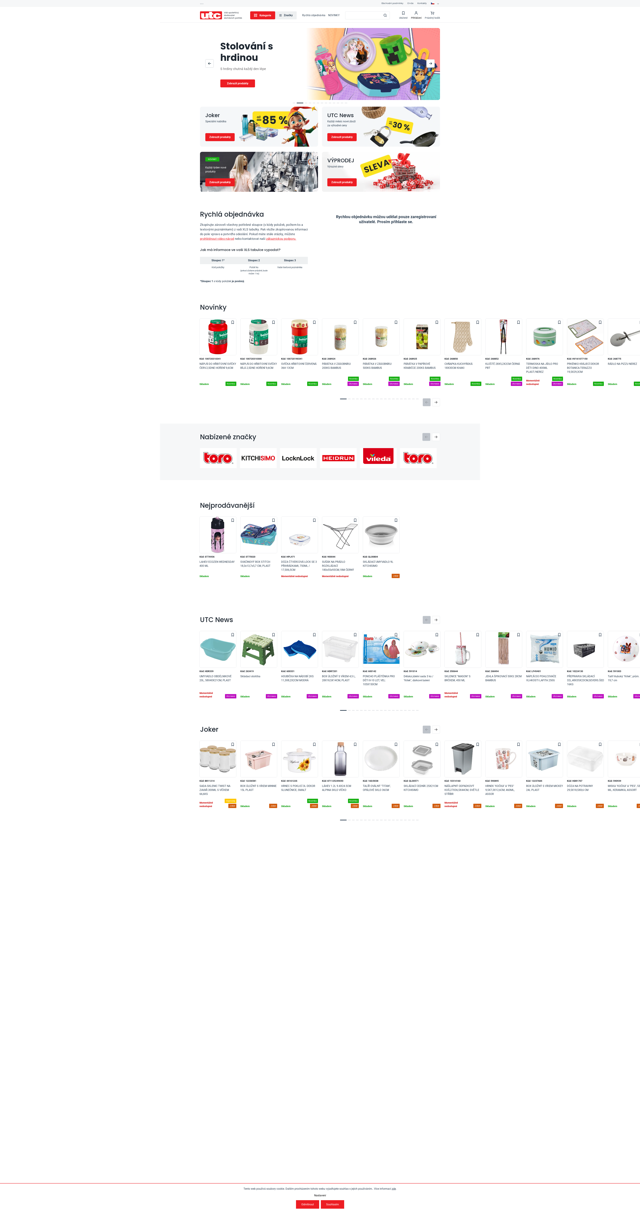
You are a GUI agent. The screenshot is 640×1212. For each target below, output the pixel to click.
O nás (410, 3)
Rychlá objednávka (313, 15)
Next (436, 402)
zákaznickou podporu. (281, 238)
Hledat (385, 15)
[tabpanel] (218, 353)
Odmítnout (307, 1204)
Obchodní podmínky (392, 3)
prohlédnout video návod (217, 238)
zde (394, 1188)
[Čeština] (435, 3)
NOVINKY (334, 15)
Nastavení (320, 1195)
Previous (427, 402)
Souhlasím (332, 1204)
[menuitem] (286, 15)
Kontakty (422, 3)
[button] (209, 63)
